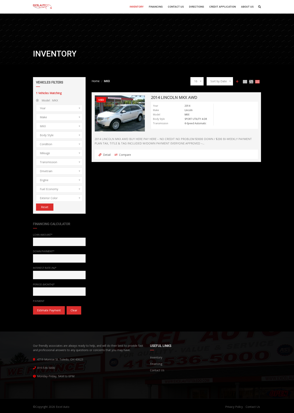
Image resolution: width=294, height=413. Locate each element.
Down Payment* (43, 251)
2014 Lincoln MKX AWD (174, 97)
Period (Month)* (44, 284)
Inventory (156, 357)
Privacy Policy (234, 407)
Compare (125, 155)
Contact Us (157, 370)
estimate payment (49, 310)
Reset (44, 207)
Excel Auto (62, 407)
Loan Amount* (42, 234)
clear (74, 310)
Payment (38, 301)
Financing (156, 364)
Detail (107, 155)
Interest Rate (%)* (44, 268)
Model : (49, 100)
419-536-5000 (46, 368)
